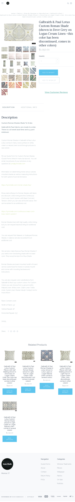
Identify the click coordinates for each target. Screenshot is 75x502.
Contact (43, 472)
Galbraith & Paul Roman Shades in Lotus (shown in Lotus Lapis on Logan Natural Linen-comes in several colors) (47, 371)
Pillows (59, 468)
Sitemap (30, 497)
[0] (71, 3)
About (43, 468)
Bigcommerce (18, 497)
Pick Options (46, 386)
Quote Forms (45, 464)
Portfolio (60, 483)
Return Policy (45, 476)
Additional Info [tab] (29, 107)
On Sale (60, 480)
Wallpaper (60, 472)
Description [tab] (8, 107)
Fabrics (59, 476)
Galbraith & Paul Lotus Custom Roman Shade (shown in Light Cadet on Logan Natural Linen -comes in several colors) (10, 423)
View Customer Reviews (56, 92)
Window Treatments (64, 464)
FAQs (43, 480)
